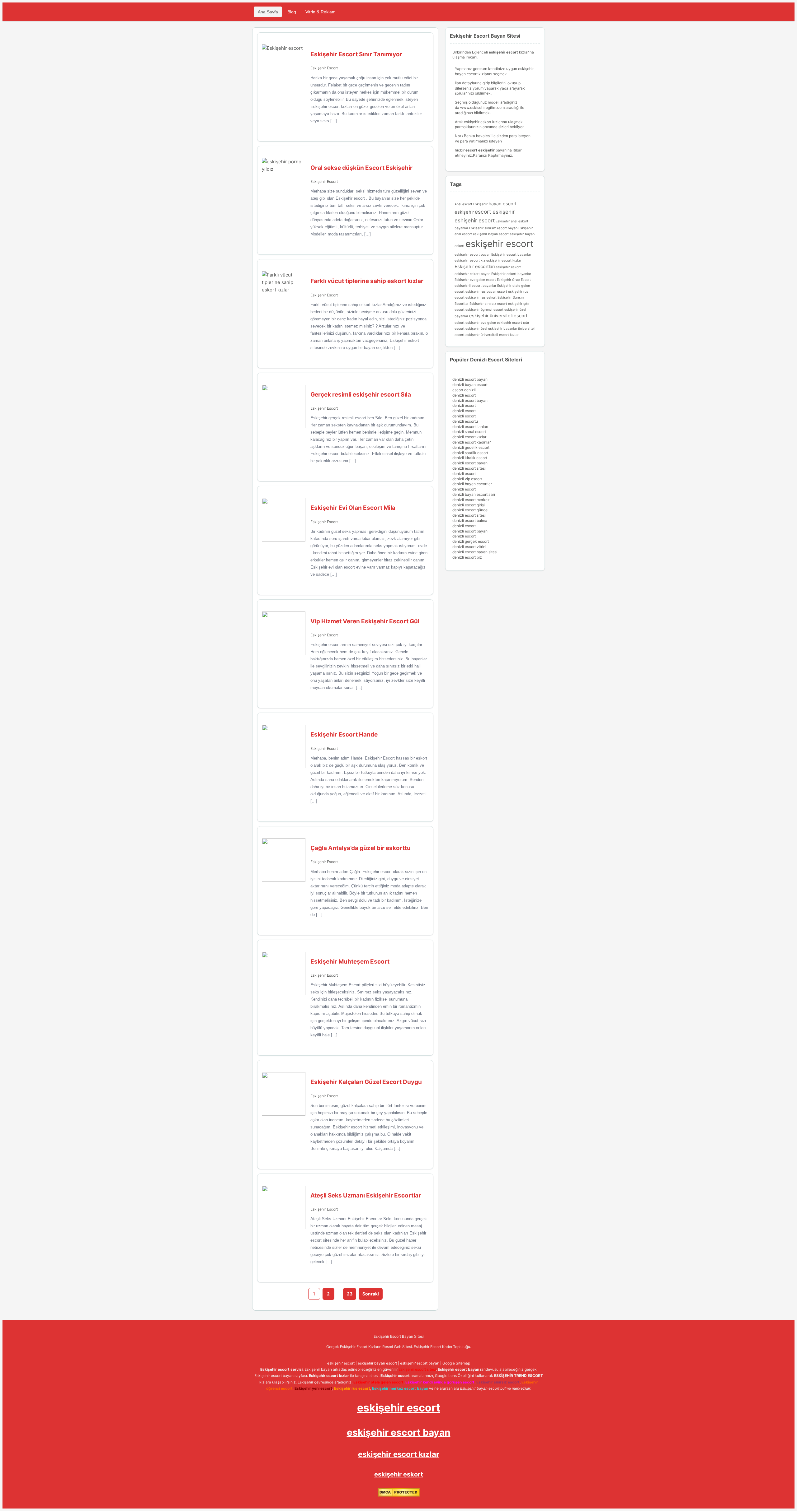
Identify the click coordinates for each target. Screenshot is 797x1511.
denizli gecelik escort (470, 447)
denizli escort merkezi (471, 499)
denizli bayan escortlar (472, 483)
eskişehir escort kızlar (503, 260)
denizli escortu (465, 421)
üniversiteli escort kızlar (500, 335)
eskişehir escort (499, 243)
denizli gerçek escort (470, 541)
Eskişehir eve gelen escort (475, 280)
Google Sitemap (456, 1363)
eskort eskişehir (467, 323)
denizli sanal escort (469, 431)
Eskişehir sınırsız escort (488, 304)
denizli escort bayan (470, 379)
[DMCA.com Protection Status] (399, 1495)
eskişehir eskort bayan (472, 274)
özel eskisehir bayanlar (499, 329)
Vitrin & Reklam (320, 11)
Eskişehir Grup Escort (514, 280)
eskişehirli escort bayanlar (475, 286)
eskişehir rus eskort (481, 297)
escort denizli (464, 390)
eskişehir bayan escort (491, 234)
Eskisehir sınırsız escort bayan (493, 228)
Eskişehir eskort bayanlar (511, 274)
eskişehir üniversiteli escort (498, 315)
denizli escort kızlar (469, 437)
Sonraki (370, 1293)
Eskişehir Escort (324, 68)
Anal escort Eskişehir (471, 204)
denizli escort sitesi (469, 468)
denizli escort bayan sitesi (475, 552)
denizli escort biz (467, 557)
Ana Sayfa (268, 11)
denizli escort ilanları (470, 426)
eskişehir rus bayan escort (486, 292)
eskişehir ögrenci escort (484, 310)
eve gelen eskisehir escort (501, 323)
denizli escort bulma (469, 520)
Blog (291, 11)
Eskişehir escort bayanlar (511, 255)
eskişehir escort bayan (472, 255)
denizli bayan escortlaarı (473, 494)
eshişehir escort (475, 220)
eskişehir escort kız (470, 260)
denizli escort (464, 395)
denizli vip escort (467, 479)
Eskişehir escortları (475, 266)
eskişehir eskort (508, 267)
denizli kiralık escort (469, 457)
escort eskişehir (495, 211)
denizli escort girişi (468, 505)
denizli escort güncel (470, 510)
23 (349, 1293)
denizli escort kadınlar (471, 442)
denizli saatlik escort (470, 452)
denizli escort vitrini (469, 546)
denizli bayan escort (470, 384)
